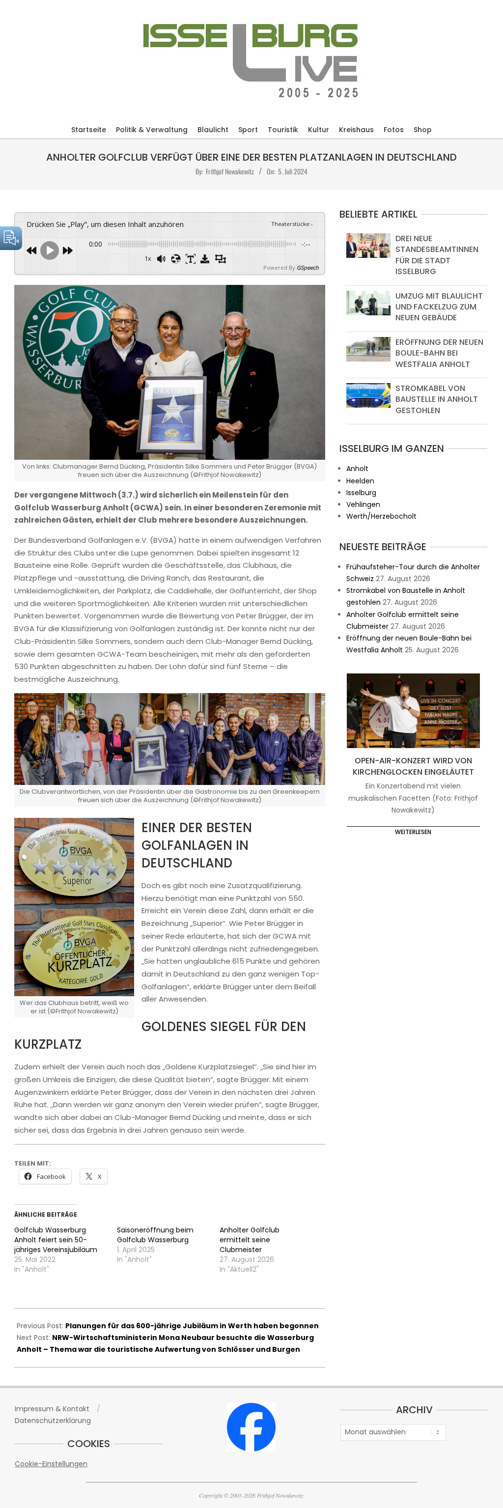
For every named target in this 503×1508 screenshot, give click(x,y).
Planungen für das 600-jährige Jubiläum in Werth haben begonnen (192, 1326)
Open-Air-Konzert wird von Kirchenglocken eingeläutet (413, 766)
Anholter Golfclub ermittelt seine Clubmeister (249, 1240)
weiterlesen (413, 832)
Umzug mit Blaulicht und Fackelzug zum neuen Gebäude (439, 307)
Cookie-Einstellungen (51, 1464)
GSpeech (308, 267)
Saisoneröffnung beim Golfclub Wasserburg (155, 1235)
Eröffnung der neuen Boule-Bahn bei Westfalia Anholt (439, 353)
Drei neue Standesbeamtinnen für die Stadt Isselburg (436, 255)
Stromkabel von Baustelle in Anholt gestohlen (436, 399)
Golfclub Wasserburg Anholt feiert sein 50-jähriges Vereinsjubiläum (55, 1240)
